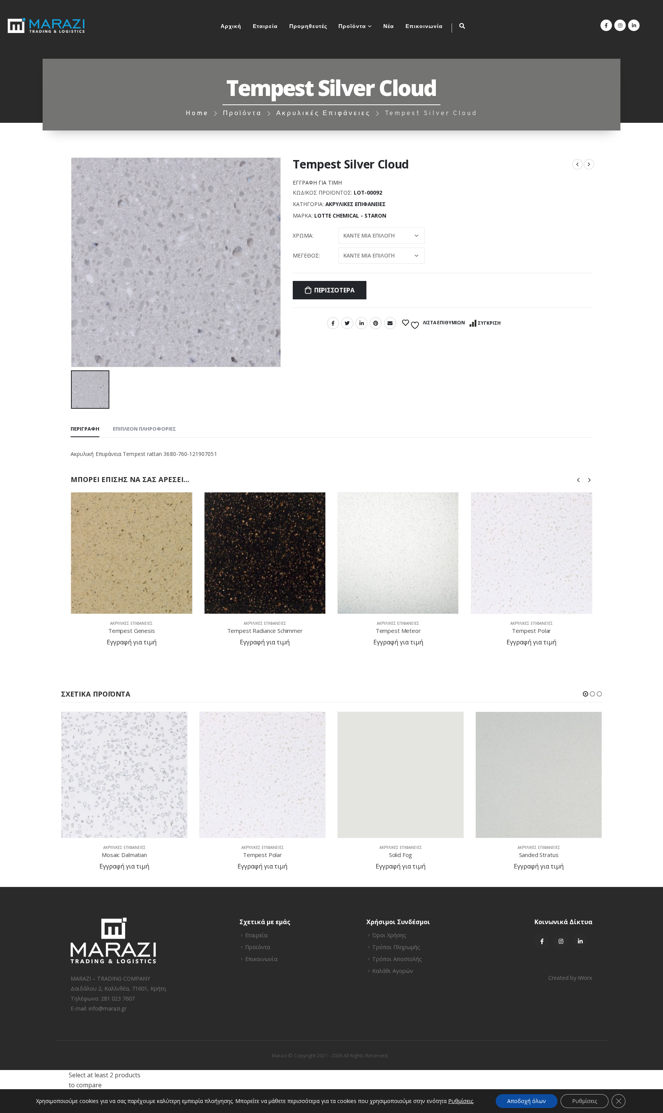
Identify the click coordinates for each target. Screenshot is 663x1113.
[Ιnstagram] (561, 941)
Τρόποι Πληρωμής (396, 947)
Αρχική (231, 26)
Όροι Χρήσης (389, 935)
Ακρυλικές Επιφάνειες (355, 204)
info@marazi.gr (108, 1008)
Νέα (388, 26)
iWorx (585, 977)
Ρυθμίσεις (584, 1101)
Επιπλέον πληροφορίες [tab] (144, 428)
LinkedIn (361, 323)
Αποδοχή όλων (526, 1101)
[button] (585, 694)
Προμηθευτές (308, 26)
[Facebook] (606, 25)
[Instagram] (620, 25)
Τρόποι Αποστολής (397, 959)
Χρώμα (302, 235)
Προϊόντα (352, 26)
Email (390, 323)
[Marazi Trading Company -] (46, 25)
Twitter (347, 323)
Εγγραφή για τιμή (317, 182)
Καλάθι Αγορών (392, 970)
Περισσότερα (334, 290)
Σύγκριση (489, 323)
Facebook (333, 323)
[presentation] (578, 479)
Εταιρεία (265, 26)
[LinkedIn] (634, 25)
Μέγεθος (306, 255)
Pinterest (375, 323)
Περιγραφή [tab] (85, 428)
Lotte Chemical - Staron (350, 215)
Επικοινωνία (424, 26)
